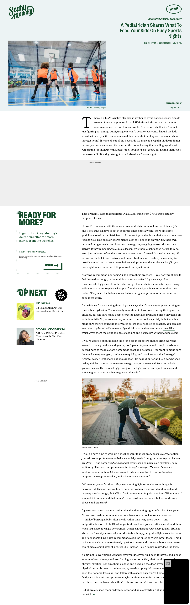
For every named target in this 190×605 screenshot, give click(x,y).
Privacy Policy (23, 257)
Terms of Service (54, 256)
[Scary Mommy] (21, 12)
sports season (162, 118)
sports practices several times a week (116, 127)
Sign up (49, 265)
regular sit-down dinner (166, 141)
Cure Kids (169, 328)
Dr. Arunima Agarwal (133, 235)
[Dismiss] (185, 561)
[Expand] (166, 561)
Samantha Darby (174, 103)
